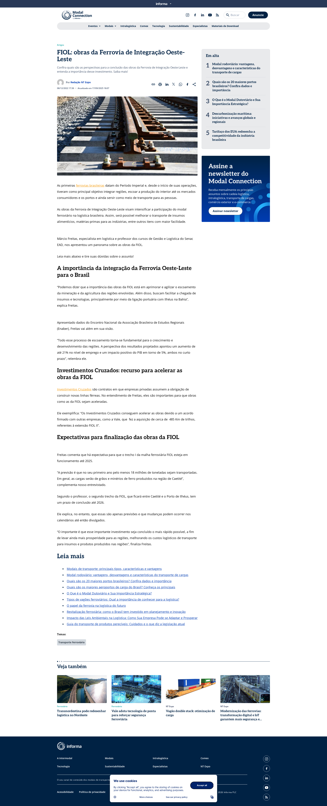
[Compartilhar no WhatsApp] (180, 84)
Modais (109, 26)
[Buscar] (228, 15)
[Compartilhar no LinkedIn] (167, 84)
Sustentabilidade (179, 26)
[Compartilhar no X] (173, 84)
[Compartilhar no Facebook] (187, 84)
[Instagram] (187, 15)
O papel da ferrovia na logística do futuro (96, 606)
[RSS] (217, 15)
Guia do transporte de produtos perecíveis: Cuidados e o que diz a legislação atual (126, 624)
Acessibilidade (65, 792)
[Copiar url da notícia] (153, 84)
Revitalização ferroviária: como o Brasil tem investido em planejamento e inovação (126, 612)
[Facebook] (195, 15)
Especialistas (200, 26)
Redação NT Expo (81, 82)
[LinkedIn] (202, 15)
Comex (144, 26)
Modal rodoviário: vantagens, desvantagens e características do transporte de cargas (127, 575)
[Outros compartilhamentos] (194, 84)
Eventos (93, 26)
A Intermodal (64, 758)
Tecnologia (158, 26)
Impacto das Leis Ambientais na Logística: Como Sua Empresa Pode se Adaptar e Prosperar (132, 618)
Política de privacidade (92, 792)
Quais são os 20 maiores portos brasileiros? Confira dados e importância (119, 581)
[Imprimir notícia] (160, 84)
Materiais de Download (225, 26)
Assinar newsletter (225, 211)
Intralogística (128, 26)
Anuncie (258, 15)
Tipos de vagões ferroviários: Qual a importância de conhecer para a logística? (123, 599)
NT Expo (205, 766)
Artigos (60, 45)
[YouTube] (210, 15)
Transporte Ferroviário (71, 642)
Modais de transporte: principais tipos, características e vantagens (114, 569)
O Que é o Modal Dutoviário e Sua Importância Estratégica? (109, 593)
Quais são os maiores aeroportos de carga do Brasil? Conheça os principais (121, 587)
